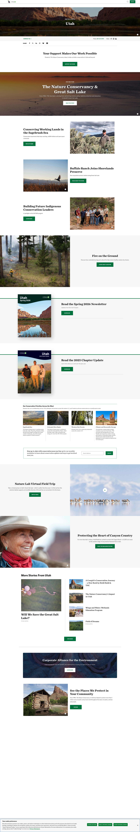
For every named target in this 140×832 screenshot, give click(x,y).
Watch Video (35, 494)
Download (67, 313)
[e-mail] (47, 43)
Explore (76, 707)
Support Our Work (70, 64)
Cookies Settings (92, 824)
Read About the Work (78, 180)
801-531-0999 (100, 38)
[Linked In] (36, 43)
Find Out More (29, 143)
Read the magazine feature (105, 546)
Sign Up (109, 453)
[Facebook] (29, 43)
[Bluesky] (43, 43)
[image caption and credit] (112, 151)
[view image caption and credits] (137, 34)
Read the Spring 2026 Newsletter (83, 304)
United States (70, 19)
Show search (128, 1)
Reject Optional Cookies (105, 824)
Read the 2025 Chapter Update (82, 360)
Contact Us (26, 38)
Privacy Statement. (35, 829)
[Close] (137, 825)
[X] (32, 43)
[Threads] (39, 43)
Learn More (29, 218)
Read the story (70, 103)
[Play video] (105, 490)
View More (70, 638)
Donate (132, 1)
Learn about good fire (105, 264)
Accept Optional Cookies (120, 824)
